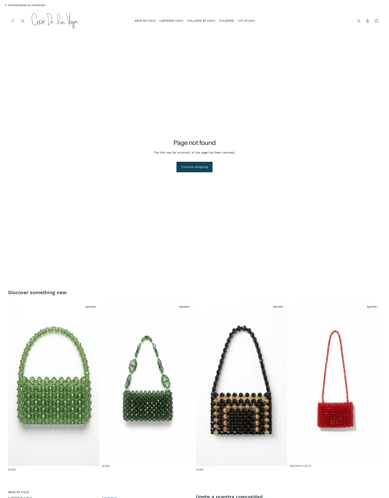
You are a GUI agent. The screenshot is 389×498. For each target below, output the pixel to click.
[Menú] (12, 21)
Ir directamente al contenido (25, 5)
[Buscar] (22, 20)
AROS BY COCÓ (18, 492)
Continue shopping (194, 166)
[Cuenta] (367, 20)
